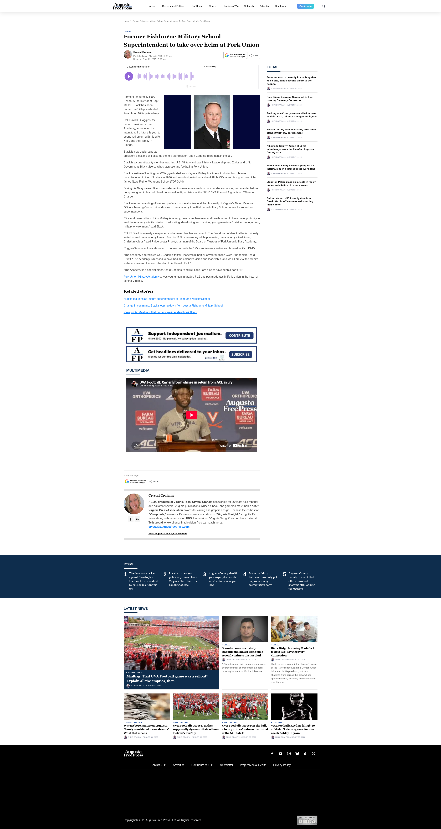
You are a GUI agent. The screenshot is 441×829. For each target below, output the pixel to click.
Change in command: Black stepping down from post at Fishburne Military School (173, 305)
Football (278, 722)
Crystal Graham (161, 496)
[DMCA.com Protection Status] (307, 819)
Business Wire (231, 6)
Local (128, 31)
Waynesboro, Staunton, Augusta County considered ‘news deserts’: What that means (147, 729)
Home (126, 21)
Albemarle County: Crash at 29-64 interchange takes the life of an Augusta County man (290, 149)
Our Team (280, 6)
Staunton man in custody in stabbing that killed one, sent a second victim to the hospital (291, 80)
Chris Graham (278, 89)
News (151, 6)
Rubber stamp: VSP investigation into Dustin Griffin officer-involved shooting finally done (290, 201)
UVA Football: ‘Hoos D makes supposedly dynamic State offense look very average (196, 729)
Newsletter (226, 765)
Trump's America (133, 722)
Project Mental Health (253, 765)
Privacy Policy (282, 765)
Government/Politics (173, 6)
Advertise (265, 6)
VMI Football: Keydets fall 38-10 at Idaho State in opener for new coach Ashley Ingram (293, 729)
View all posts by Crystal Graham (167, 533)
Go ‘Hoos (197, 6)
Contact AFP (158, 765)
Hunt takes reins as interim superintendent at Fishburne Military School (167, 298)
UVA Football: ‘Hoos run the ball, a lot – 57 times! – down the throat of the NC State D (245, 729)
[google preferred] (235, 55)
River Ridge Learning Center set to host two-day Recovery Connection (292, 651)
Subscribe (249, 6)
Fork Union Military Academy (141, 276)
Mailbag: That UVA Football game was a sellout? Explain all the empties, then (167, 678)
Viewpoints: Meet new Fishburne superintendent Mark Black (160, 312)
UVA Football (135, 672)
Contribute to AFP (202, 765)
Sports (212, 6)
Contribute (305, 6)
